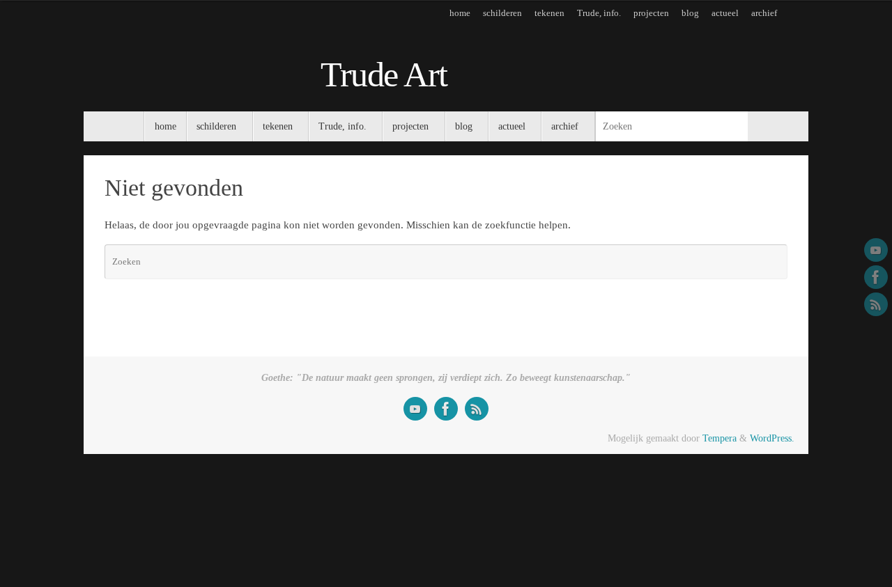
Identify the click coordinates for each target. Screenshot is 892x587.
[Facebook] (876, 277)
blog (690, 13)
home (459, 13)
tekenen (549, 13)
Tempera (719, 438)
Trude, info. (599, 13)
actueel (725, 13)
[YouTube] (876, 250)
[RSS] (876, 304)
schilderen (502, 13)
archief (764, 13)
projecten (651, 13)
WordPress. (772, 438)
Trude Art (384, 75)
